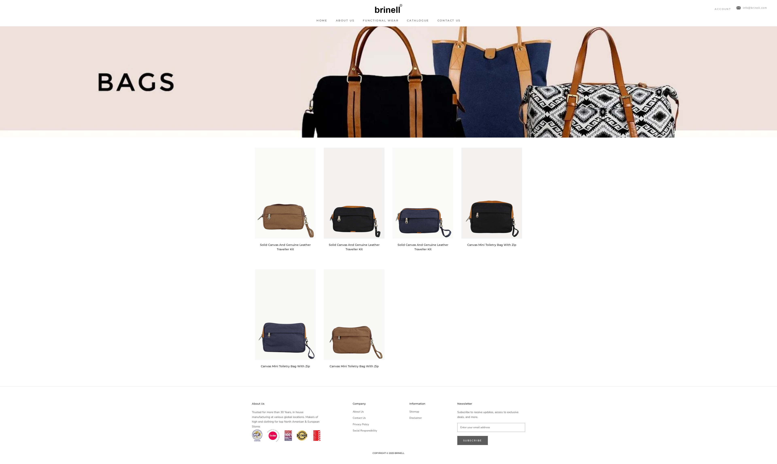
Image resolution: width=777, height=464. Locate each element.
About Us (345, 20)
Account (723, 9)
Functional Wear (380, 20)
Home (321, 20)
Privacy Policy (361, 424)
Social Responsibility (365, 430)
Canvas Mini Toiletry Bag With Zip (491, 245)
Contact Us (449, 20)
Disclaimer (415, 418)
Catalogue (418, 20)
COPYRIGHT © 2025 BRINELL (388, 453)
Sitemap (414, 411)
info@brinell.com (755, 8)
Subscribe (472, 440)
